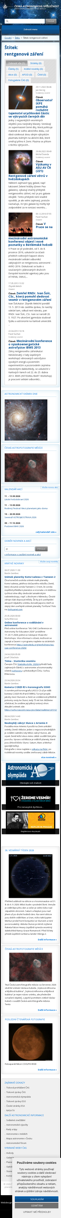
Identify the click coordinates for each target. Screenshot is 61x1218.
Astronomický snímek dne (21, 393)
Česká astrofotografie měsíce (24, 447)
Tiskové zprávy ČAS (16, 1092)
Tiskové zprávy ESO (16, 1101)
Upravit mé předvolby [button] (37, 1211)
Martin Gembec (12, 573)
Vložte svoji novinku (49, 561)
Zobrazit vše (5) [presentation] (16, 63)
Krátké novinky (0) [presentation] (33, 68)
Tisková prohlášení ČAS (17, 1087)
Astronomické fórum (16, 1143)
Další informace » (47, 939)
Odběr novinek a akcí (18, 540)
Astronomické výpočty (17, 1124)
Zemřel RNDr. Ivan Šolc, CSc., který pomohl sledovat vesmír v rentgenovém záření (29, 296)
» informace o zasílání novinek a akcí (23, 554)
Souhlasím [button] (37, 1199)
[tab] (16, 63)
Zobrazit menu (30, 29)
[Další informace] (30, 876)
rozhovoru (17, 670)
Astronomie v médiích (16, 1133)
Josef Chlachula (12, 657)
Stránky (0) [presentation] (35, 63)
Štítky (17, 37)
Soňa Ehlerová (11, 619)
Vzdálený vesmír (15, 337)
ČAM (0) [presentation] (42, 74)
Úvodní (8, 37)
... (28, 144)
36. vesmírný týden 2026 (19, 850)
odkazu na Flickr (40, 749)
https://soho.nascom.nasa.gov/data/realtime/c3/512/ (31, 709)
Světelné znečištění (15, 1120)
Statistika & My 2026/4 (29, 664)
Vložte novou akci (50, 487)
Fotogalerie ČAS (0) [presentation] (18, 80)
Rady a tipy (11, 1129)
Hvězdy (10, 1152)
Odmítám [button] (37, 1205)
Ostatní (11, 289)
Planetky (10, 1162)
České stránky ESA (15, 1105)
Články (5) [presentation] (13, 68)
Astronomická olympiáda (18, 1096)
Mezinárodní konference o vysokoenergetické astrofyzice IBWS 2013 (30, 344)
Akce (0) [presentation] (12, 74)
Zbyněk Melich (15, 286)
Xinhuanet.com (15, 609)
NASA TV (10, 1110)
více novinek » (48, 757)
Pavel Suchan (14, 334)
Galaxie (10, 1157)
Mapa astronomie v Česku (19, 1138)
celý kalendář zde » (46, 532)
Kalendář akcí (13, 489)
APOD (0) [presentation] (27, 74)
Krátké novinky (14, 563)
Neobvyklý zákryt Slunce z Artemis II (26, 723)
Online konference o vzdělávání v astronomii (24, 624)
